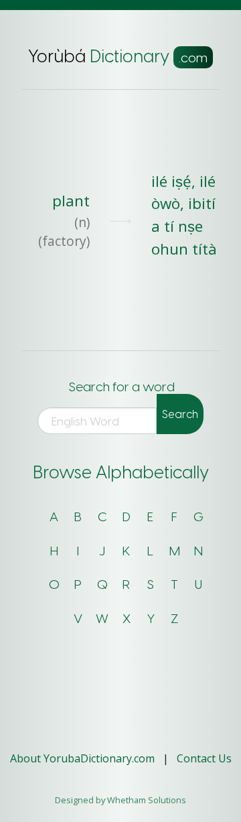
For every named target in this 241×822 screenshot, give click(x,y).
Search (180, 414)
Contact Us (204, 758)
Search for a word (122, 387)
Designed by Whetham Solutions (120, 800)
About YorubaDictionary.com (83, 758)
